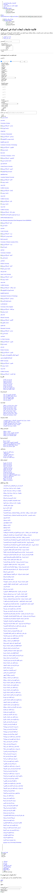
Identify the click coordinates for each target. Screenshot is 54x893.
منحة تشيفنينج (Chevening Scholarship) (12, 842)
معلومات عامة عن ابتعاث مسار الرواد (12, 503)
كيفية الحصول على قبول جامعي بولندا (12, 643)
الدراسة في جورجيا (7, 386)
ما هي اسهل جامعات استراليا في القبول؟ (12, 650)
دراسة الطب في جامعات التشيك (10, 702)
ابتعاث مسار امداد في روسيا (9, 412)
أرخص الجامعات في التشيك (9, 670)
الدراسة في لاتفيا (7, 470)
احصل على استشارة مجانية (24, 16)
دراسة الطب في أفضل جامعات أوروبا (12, 692)
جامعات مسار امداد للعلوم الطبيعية (11, 421)
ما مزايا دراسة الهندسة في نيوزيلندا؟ (11, 739)
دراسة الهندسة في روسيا (9, 798)
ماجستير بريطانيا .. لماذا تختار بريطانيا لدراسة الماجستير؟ (16, 537)
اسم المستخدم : (4, 887)
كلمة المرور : (4, 888)
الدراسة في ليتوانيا (7, 469)
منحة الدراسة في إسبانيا (8, 813)
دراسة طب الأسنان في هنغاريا (10, 714)
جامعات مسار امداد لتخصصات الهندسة (12, 423)
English (10, 8)
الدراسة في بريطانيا (7, 480)
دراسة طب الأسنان (7, 456)
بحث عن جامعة (6, 38)
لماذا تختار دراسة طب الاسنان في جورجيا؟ (13, 611)
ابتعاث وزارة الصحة (7, 495)
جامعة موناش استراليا (8, 579)
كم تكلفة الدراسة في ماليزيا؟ (10, 724)
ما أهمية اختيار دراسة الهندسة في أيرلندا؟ (12, 776)
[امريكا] (9, 48)
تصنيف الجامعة (4, 83)
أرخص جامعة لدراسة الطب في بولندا (11, 827)
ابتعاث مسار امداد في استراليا (10, 413)
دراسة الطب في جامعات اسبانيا (10, 662)
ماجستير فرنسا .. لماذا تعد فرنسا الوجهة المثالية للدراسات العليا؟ (18, 552)
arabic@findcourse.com (6, 16)
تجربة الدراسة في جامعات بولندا (10, 658)
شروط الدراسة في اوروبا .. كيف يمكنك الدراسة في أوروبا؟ (17, 623)
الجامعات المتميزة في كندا (9, 394)
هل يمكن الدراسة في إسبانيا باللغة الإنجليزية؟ (13, 815)
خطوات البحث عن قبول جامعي (10, 5)
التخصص (3, 41)
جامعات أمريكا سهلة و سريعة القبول (11, 443)
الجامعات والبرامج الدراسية (9, 3)
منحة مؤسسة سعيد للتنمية (9, 840)
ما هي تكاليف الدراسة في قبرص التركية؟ (12, 660)
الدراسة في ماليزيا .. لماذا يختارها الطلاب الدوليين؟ (15, 591)
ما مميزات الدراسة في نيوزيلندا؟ (10, 726)
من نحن (5, 7)
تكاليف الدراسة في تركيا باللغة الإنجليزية (12, 822)
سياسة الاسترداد (7, 866)
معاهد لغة (5, 4)
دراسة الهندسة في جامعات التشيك (11, 704)
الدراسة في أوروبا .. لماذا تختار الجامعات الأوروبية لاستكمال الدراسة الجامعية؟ (21, 539)
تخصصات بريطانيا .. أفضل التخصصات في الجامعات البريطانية (17, 535)
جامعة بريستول (6, 520)
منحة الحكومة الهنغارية (8, 835)
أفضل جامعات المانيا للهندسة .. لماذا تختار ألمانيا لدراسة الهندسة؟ (18, 603)
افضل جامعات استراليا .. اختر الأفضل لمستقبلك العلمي (16, 574)
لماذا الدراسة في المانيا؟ (9, 790)
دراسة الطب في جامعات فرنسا (10, 687)
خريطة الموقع (6, 869)
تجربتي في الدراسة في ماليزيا (10, 721)
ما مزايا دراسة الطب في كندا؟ (10, 758)
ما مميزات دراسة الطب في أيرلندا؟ (11, 773)
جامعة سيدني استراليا (8, 589)
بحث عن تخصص (7, 36)
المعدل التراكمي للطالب (3, 67)
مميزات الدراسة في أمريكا (9, 800)
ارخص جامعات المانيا (8, 667)
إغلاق (2, 880)
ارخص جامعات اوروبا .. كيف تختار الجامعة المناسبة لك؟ (16, 547)
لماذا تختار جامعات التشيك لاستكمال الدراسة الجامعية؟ (16, 618)
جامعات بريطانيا (7, 431)
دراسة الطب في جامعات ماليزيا (10, 717)
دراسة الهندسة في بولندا (9, 820)
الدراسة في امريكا (7, 478)
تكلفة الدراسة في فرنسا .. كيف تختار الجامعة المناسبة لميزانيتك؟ (18, 554)
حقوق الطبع (6, 868)
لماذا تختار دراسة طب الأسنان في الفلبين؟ (13, 785)
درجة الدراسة (4, 43)
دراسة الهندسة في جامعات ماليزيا (11, 719)
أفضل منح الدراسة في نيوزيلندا (10, 734)
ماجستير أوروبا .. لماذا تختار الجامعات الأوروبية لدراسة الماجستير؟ (18, 542)
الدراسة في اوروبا (7, 381)
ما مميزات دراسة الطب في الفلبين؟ (11, 766)
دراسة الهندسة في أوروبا (9, 387)
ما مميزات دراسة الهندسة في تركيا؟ (11, 749)
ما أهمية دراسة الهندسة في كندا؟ (11, 761)
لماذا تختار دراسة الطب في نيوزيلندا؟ (11, 736)
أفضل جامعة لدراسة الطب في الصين (12, 606)
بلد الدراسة (3, 50)
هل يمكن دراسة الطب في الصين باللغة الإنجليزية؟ (14, 633)
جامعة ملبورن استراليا (8, 571)
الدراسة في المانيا (7, 464)
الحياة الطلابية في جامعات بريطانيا (11, 640)
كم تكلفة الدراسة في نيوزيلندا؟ (10, 731)
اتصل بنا (5, 864)
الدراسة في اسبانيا (7, 465)
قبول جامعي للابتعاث (8, 505)
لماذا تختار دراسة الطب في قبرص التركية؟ (13, 635)
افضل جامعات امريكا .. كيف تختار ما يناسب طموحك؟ (15, 581)
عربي (11, 11)
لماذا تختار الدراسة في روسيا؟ (10, 729)
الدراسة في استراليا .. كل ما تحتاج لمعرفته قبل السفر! (15, 569)
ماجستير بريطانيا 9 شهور (9, 675)
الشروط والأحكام (7, 865)
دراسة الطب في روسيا (8, 795)
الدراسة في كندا (7, 400)
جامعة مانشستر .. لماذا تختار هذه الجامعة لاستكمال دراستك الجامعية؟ (19, 515)
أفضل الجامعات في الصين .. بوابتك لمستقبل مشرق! (15, 596)
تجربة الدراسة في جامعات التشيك (11, 665)
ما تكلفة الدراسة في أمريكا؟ (9, 808)
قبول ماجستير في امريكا (9, 446)
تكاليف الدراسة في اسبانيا (9, 810)
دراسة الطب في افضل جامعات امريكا (12, 682)
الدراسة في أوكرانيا (7, 383)
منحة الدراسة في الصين (8, 803)
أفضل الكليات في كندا (8, 398)
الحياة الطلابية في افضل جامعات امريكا (12, 645)
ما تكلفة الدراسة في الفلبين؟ (10, 781)
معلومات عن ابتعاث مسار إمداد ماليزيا (12, 490)
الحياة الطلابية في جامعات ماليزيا (11, 638)
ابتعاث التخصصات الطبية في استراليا (11, 500)
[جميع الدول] (9, 46)
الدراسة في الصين (7, 477)
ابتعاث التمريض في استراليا (9, 498)
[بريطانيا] (9, 47)
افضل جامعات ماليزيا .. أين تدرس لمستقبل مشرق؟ (15, 594)
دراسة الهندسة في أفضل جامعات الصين (12, 699)
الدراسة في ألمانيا (7, 379)
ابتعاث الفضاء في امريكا (8, 389)
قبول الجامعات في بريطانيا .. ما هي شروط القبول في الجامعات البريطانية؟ (20, 532)
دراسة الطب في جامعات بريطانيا (11, 677)
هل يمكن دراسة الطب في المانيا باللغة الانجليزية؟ (14, 626)
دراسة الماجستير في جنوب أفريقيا (11, 830)
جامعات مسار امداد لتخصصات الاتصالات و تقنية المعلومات (16, 420)
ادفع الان (5, 861)
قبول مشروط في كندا (8, 397)
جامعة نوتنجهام (6, 527)
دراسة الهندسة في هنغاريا (9, 712)
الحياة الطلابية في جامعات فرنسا (11, 653)
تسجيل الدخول (4, 890)
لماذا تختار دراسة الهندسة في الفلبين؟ (12, 783)
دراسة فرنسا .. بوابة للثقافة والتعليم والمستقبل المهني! (16, 557)
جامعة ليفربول (6, 517)
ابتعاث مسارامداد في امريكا (9, 406)
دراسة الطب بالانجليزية (8, 454)
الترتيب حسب (4, 105)
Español (13, 12)
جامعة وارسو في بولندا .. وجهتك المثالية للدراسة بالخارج (16, 566)
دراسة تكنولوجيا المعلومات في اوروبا (11, 474)
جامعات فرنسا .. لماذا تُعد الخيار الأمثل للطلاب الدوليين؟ (16, 549)
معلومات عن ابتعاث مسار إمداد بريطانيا (12, 493)
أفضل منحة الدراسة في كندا (9, 756)
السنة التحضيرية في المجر (9, 672)
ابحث (2, 51)
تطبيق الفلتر (3, 108)
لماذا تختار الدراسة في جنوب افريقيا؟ (12, 768)
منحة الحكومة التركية (8, 837)
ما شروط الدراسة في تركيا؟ (10, 744)
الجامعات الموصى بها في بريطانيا (11, 432)
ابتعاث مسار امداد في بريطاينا (10, 405)
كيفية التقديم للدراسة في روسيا (10, 805)
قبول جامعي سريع (7, 507)
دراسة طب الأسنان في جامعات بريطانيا (12, 707)
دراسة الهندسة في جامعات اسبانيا (11, 685)
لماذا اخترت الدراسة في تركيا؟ (10, 741)
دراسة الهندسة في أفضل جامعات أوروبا (12, 694)
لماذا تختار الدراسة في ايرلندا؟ (10, 771)
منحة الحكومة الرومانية (8, 832)
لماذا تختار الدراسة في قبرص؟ (10, 628)
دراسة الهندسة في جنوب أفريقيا (10, 825)
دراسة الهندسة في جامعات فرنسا (11, 690)
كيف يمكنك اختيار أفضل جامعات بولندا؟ (12, 559)
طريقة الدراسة (4, 63)
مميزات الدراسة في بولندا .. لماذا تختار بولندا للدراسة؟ (15, 562)
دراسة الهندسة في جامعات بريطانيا (11, 680)
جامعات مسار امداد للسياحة (9, 425)
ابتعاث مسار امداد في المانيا (9, 408)
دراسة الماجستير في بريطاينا (10, 434)
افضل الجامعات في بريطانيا (9, 435)
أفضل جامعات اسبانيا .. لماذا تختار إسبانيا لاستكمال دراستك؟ (17, 598)
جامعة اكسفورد (7, 530)
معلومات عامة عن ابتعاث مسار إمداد (11, 488)
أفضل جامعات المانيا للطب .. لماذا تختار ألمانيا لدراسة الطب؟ (17, 601)
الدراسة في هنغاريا (7, 472)
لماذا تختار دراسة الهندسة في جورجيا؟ (12, 608)
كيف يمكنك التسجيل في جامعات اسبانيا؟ (12, 630)
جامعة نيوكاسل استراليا (8, 576)
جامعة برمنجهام (7, 525)
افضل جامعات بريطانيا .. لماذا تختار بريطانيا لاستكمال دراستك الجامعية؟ (19, 512)
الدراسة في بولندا (7, 382)
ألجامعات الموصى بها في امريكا (10, 442)
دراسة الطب (6, 453)
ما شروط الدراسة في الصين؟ (10, 751)
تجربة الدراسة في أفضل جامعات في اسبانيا (13, 655)
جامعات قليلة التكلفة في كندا (10, 396)
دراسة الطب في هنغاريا (8, 709)
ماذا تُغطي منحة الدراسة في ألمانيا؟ (11, 793)
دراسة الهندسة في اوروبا (9, 473)
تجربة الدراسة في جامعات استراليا (11, 648)
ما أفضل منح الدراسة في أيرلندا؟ (11, 778)
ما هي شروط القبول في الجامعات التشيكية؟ (13, 621)
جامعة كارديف (6, 586)
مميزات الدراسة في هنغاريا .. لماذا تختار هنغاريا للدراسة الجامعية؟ (18, 613)
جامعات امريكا (6, 441)
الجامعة (3, 102)
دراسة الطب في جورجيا (8, 457)
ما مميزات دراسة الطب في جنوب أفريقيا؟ (13, 788)
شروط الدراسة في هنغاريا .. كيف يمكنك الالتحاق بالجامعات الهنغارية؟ (19, 616)
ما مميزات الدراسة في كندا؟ (10, 753)
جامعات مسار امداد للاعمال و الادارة (11, 424)
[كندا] (9, 49)
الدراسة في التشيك (7, 468)
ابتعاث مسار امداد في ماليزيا (10, 409)
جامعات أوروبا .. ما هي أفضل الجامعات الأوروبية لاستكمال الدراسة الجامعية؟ (21, 544)
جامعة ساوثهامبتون (7, 522)
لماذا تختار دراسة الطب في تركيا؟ (11, 746)
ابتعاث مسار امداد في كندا (9, 410)
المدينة (2, 99)
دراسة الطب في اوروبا (8, 452)
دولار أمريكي (10, 19)
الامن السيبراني (6, 510)
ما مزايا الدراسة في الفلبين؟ (9, 763)
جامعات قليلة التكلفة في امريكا (10, 445)
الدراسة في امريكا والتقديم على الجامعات (13, 485)
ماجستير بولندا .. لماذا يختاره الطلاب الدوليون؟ (14, 564)
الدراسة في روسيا (7, 385)
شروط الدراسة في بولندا (9, 817)
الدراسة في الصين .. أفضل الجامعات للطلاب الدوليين (15, 584)
